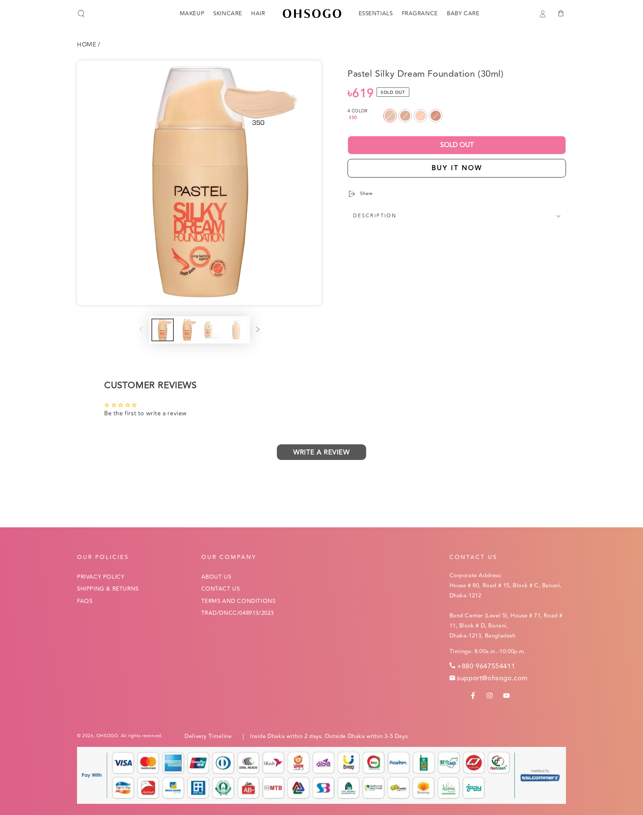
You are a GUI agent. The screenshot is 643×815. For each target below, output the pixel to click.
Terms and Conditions (238, 601)
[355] (435, 115)
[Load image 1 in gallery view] (162, 330)
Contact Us (220, 589)
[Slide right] (258, 330)
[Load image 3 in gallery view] (212, 330)
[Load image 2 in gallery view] (187, 330)
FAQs (84, 601)
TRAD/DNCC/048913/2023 (237, 613)
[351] (405, 115)
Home (86, 44)
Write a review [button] (321, 452)
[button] (81, 14)
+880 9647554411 (486, 666)
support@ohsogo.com (492, 678)
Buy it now (457, 168)
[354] (420, 115)
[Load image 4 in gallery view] (236, 330)
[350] (390, 115)
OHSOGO (107, 735)
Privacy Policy (100, 577)
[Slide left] (141, 330)
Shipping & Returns (108, 589)
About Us (216, 577)
